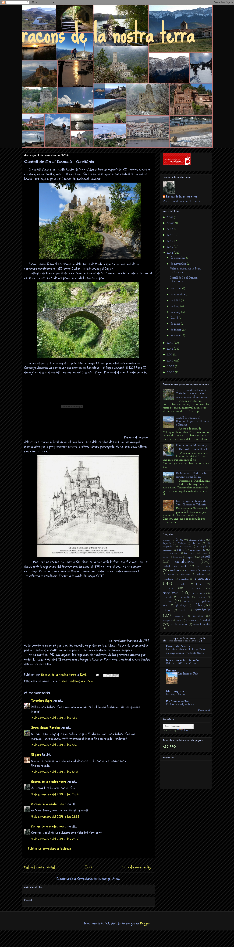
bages (180, 549)
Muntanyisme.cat (177, 691)
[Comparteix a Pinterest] (117, 675)
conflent (174, 570)
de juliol (176, 300)
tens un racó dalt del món (182, 660)
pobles (197, 605)
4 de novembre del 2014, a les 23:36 (55, 839)
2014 (170, 253)
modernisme (198, 593)
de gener (176, 335)
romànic (202, 610)
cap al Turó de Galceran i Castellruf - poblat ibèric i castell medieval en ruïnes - (192, 394)
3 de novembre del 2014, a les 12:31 (54, 772)
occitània (87, 681)
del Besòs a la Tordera (197, 570)
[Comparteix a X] (111, 675)
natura (167, 601)
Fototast (171, 670)
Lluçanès (166, 540)
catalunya (184, 561)
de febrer (176, 329)
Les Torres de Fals (188, 673)
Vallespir (182, 543)
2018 (170, 229)
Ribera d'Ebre (197, 540)
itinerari (202, 578)
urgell (179, 620)
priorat (167, 610)
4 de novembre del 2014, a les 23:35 (55, 816)
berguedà (177, 557)
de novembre (179, 263)
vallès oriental (179, 624)
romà (183, 610)
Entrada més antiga (136, 867)
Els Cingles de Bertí (178, 701)
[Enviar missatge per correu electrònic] (97, 674)
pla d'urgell (181, 605)
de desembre (178, 258)
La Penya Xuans (175, 694)
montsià (202, 597)
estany (200, 574)
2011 (170, 354)
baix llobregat (170, 553)
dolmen (185, 574)
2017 (170, 235)
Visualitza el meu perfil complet (182, 201)
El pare (36, 754)
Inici (88, 867)
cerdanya (203, 566)
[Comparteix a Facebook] (114, 675)
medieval (74, 681)
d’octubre (176, 288)
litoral (199, 584)
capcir (190, 557)
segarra (179, 616)
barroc (165, 557)
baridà (204, 553)
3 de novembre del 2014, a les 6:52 (54, 745)
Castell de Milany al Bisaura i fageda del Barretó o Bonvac (192, 421)
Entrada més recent (39, 867)
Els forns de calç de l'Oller (180, 704)
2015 (170, 247)
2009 (171, 366)
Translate (189, 730)
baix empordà (197, 550)
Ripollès (167, 543)
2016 (170, 241)
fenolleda (168, 579)
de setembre (178, 294)
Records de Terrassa (178, 646)
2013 (170, 343)
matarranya (194, 588)
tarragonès (167, 620)
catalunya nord (174, 566)
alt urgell (201, 546)
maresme (168, 588)
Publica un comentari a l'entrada (49, 848)
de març (176, 324)
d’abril (175, 318)
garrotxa (184, 579)
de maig (176, 312)
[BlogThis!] (108, 675)
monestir (185, 597)
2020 (171, 223)
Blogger (145, 923)
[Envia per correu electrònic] (104, 675)
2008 (171, 372)
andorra (167, 550)
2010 (170, 360)
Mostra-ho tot (204, 710)
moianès (167, 597)
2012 (170, 348)
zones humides (201, 624)
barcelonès (189, 553)
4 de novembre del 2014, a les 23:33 (55, 794)
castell (63, 681)
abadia (196, 543)
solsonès (198, 616)
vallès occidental (198, 620)
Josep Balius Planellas (45, 727)
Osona (179, 539)
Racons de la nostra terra (48, 781)
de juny (175, 306)
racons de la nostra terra (108, 33)
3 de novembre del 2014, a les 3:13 (54, 718)
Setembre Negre (41, 700)
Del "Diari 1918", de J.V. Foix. (181, 663)
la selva (181, 584)
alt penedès (185, 546)
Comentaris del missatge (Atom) (98, 878)
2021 (170, 217)
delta (171, 574)
